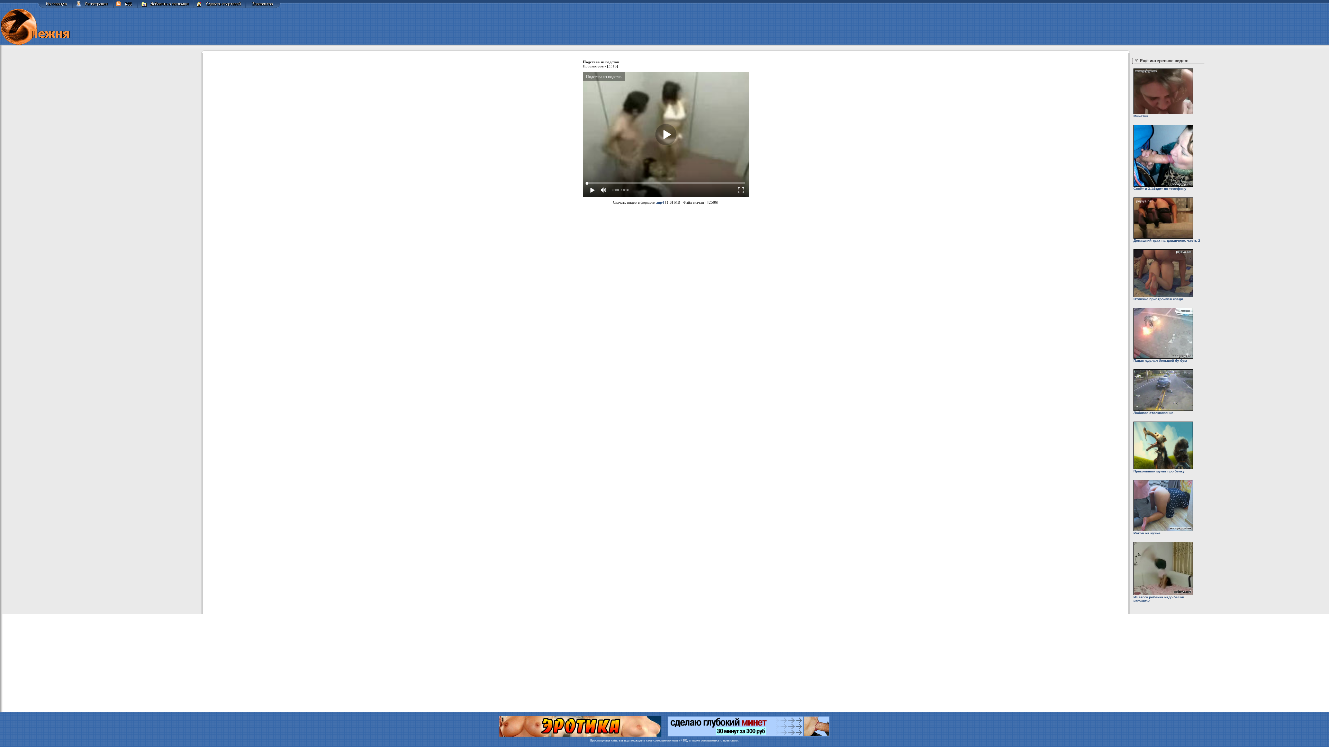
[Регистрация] (93, 7)
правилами (730, 740)
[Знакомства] (263, 7)
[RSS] (126, 7)
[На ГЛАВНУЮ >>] (55, 7)
